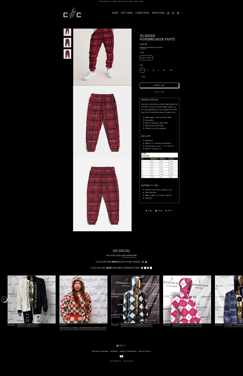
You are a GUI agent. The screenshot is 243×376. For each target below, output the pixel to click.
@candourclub (129, 255)
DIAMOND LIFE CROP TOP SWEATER (187, 324)
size (141, 65)
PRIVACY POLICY (144, 351)
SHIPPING (114, 351)
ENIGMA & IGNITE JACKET (27, 324)
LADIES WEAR (142, 13)
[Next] (239, 299)
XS (142, 70)
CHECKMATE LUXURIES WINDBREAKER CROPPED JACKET (83, 327)
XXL (171, 70)
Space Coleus (146, 57)
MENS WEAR (158, 13)
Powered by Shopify (128, 361)
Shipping (143, 47)
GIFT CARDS (127, 13)
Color (142, 52)
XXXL (143, 76)
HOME (115, 13)
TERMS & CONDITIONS (128, 351)
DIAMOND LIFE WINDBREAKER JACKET (136, 324)
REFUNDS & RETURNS (100, 351)
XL (164, 70)
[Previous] (4, 299)
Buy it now (159, 92)
